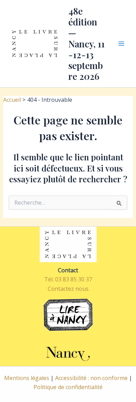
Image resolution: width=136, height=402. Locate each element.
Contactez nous (68, 289)
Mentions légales (26, 378)
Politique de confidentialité (68, 387)
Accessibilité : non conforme (91, 378)
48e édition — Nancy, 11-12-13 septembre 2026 (86, 43)
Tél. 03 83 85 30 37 (68, 279)
